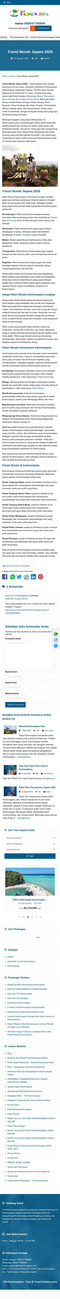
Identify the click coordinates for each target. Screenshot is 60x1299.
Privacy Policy (13, 1153)
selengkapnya (24, 757)
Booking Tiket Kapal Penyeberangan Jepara (27, 1058)
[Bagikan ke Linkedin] (34, 578)
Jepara (54, 217)
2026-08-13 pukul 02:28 (16, 598)
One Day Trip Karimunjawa (19, 993)
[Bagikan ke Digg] (27, 578)
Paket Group (13, 1114)
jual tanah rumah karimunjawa (21, 961)
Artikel (46, 58)
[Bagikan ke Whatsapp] (12, 578)
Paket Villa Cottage (16, 1126)
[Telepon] (55, 640)
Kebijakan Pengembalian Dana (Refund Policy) (29, 1100)
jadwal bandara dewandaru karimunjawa (26, 984)
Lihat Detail (33, 881)
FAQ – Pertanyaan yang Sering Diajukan (26, 1067)
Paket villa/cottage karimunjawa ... (30, 899)
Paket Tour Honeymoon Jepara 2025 (37, 787)
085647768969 (34, 23)
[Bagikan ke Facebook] (5, 578)
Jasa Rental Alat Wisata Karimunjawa (24, 1091)
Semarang (11, 220)
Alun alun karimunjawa (17, 998)
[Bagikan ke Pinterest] (41, 578)
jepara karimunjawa (13, 566)
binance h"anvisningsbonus (17, 595)
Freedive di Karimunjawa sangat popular (26, 1007)
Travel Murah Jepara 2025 (30, 52)
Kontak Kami (43, 28)
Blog (9, 1053)
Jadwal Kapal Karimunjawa (19, 1086)
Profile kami (12, 1158)
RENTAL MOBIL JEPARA (18, 1162)
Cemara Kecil (32, 99)
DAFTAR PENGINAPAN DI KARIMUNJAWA (27, 989)
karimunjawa (25, 566)
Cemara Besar (14, 99)
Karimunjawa (49, 730)
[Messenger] (55, 646)
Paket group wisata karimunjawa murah (25, 1012)
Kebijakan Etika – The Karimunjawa (23, 1096)
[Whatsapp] (55, 634)
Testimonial (12, 1176)
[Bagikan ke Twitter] (20, 578)
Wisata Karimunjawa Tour (32, 726)
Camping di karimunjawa (18, 1003)
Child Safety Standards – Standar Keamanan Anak (30, 1062)
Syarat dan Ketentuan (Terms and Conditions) (28, 1171)
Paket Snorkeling (46, 377)
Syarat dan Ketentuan (17, 1167)
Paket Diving (38, 388)
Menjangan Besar (35, 96)
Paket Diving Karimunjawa (19, 1109)
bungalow (26, 235)
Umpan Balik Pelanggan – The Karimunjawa (27, 1180)
